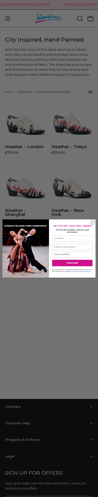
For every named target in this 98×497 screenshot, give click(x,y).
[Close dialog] (92, 222)
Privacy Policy (79, 271)
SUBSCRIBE (72, 263)
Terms (88, 271)
